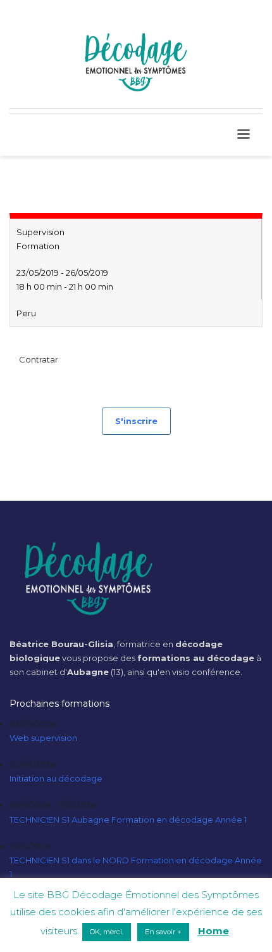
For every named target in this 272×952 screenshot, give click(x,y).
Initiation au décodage (55, 778)
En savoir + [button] (163, 931)
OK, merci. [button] (106, 931)
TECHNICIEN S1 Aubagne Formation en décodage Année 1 (128, 819)
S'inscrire (136, 421)
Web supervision (43, 738)
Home (213, 931)
